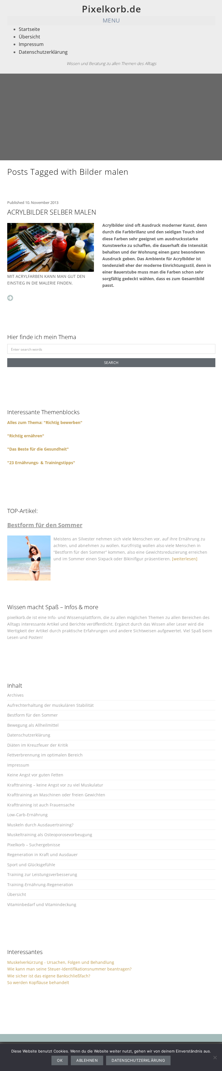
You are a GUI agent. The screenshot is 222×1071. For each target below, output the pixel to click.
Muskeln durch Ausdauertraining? (40, 825)
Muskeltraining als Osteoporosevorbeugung (49, 834)
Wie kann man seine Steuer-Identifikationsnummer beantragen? (69, 969)
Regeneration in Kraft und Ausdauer (42, 854)
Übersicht (29, 37)
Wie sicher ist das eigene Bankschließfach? (48, 976)
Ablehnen (87, 1060)
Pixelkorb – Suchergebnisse (33, 844)
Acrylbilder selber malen (51, 212)
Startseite (29, 29)
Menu (111, 20)
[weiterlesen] (184, 558)
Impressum (31, 44)
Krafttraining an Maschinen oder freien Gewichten (56, 794)
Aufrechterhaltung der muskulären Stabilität (50, 705)
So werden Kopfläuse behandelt (38, 982)
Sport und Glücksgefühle (31, 864)
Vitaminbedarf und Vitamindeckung (41, 904)
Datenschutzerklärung (43, 52)
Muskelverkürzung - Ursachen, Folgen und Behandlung (60, 962)
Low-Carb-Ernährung (27, 814)
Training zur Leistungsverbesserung (42, 874)
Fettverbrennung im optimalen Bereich (45, 755)
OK (59, 1060)
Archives (15, 695)
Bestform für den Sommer (32, 715)
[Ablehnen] (215, 1057)
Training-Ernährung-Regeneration (40, 884)
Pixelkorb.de (111, 9)
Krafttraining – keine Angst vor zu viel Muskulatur (55, 785)
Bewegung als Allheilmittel (33, 725)
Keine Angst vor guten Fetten (35, 775)
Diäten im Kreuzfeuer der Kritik (37, 745)
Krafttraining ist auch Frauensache (41, 805)
